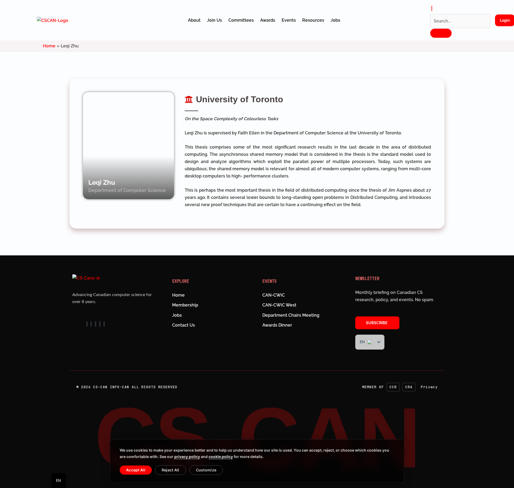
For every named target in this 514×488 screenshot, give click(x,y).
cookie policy (221, 456)
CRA (409, 387)
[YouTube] (104, 324)
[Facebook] (87, 324)
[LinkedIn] (99, 324)
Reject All (170, 470)
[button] (195, 20)
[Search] (441, 33)
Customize (206, 470)
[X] (95, 324)
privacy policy (187, 456)
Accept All (135, 470)
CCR (393, 387)
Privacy (429, 387)
